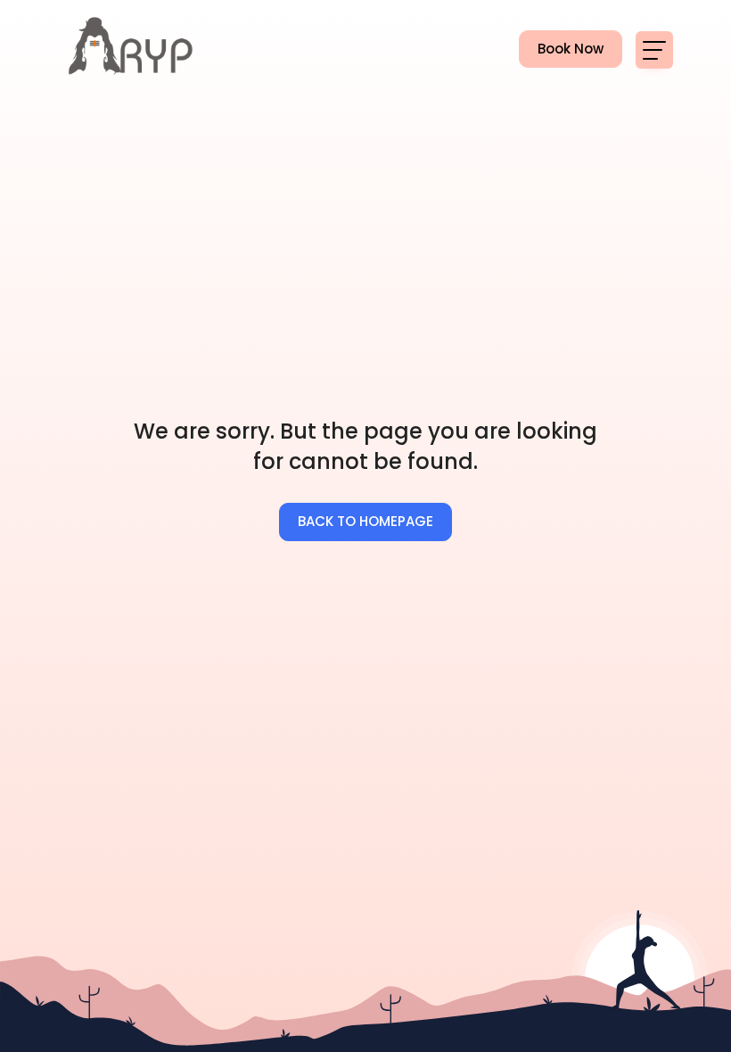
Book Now (561, 48)
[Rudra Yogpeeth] (131, 49)
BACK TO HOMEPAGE (365, 521)
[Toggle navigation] (654, 50)
